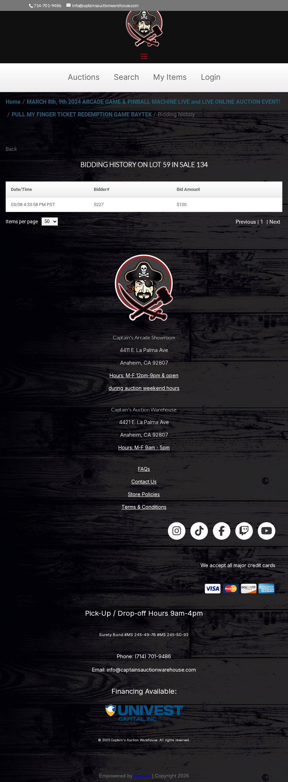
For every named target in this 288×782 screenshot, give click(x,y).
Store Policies (144, 494)
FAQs (144, 469)
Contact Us (144, 482)
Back (11, 149)
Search (126, 77)
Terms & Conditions (144, 507)
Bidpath (142, 775)
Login (211, 77)
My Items (170, 77)
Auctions (84, 77)
